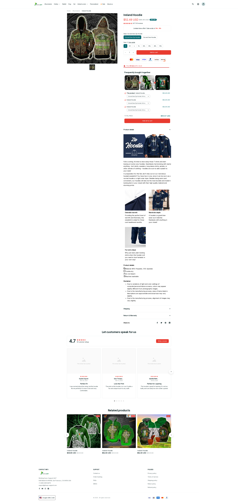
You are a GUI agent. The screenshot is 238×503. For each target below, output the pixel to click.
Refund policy (152, 487)
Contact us (96, 473)
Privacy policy (152, 473)
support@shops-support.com (48, 485)
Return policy (152, 484)
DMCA (95, 484)
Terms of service (153, 477)
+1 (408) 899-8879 (45, 483)
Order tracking (97, 477)
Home (69, 11)
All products (76, 11)
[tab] (114, 400)
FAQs (94, 480)
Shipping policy (152, 480)
